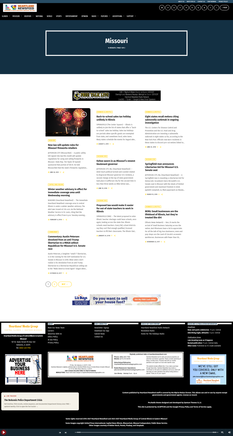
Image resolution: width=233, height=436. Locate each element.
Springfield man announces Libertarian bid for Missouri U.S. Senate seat (161, 167)
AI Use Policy (53, 340)
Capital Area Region (56, 185)
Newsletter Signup (101, 328)
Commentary (53, 232)
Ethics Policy (53, 337)
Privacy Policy (53, 342)
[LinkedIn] (198, 7)
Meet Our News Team (56, 328)
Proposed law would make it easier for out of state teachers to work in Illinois (114, 208)
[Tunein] (174, 7)
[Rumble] (192, 7)
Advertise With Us (55, 334)
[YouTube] (162, 7)
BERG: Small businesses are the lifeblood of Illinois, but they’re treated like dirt (161, 214)
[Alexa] (210, 7)
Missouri (52, 140)
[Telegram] (186, 7)
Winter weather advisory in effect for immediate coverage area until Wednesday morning (67, 192)
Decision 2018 (102, 156)
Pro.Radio (152, 402)
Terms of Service (200, 407)
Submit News (99, 334)
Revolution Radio (147, 331)
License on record (190, 395)
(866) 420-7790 (25, 348)
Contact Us (98, 337)
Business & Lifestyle (104, 112)
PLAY (224, 8)
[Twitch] (168, 7)
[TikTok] (180, 7)
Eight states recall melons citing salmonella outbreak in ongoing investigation (162, 119)
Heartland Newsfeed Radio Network (155, 328)
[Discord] (204, 7)
